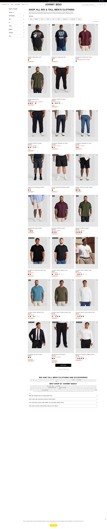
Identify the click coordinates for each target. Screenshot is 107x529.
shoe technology (45, 389)
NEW (12, 4)
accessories (79, 379)
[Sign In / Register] (102, 4)
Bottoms (36, 19)
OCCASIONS (17, 4)
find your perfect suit (52, 387)
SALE (27, 4)
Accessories (72, 19)
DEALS (23, 4)
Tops (31, 19)
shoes (73, 379)
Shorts (58, 19)
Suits (53, 19)
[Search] (82, 4)
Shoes (79, 19)
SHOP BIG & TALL (5, 4)
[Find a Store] (100, 4)
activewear (58, 385)
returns (95, 389)
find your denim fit (62, 387)
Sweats (47, 19)
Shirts (42, 19)
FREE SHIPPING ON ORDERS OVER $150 (53, 1)
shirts (50, 385)
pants (53, 385)
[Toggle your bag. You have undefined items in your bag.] (105, 4)
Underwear (65, 19)
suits (48, 385)
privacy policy (53, 522)
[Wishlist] (98, 4)
